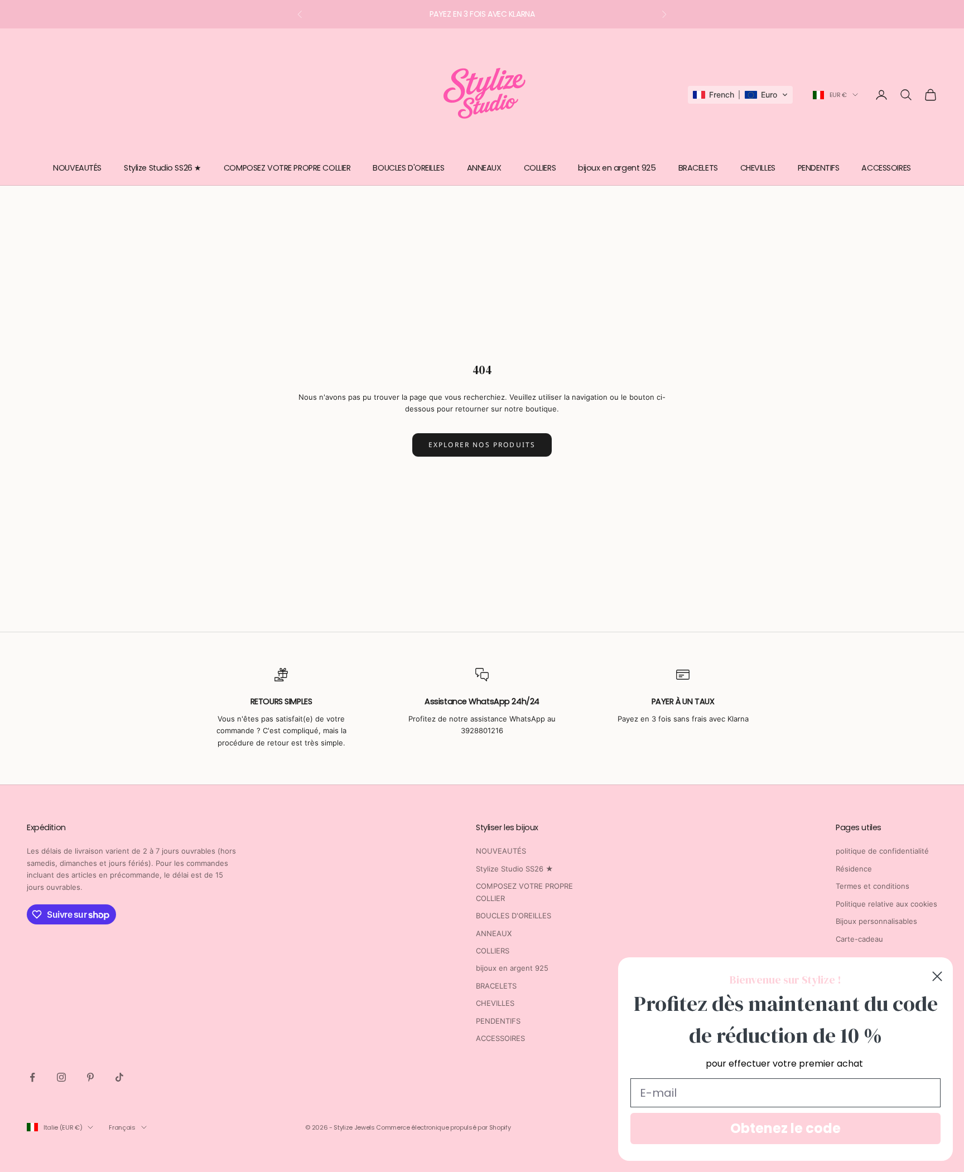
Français (122, 1127)
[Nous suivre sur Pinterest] (90, 1077)
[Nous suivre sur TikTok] (119, 1077)
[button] (740, 95)
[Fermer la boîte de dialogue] (937, 976)
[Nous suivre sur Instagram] (61, 1077)
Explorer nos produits (482, 444)
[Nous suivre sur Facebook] (32, 1077)
